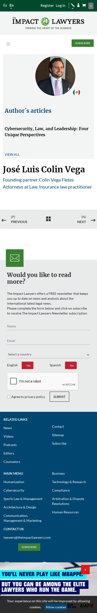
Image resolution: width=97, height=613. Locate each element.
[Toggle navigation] (8, 44)
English (12, 365)
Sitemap (58, 435)
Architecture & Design (20, 507)
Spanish (55, 365)
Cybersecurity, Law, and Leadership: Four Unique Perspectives (47, 131)
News (8, 428)
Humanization (14, 482)
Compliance (61, 490)
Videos (9, 436)
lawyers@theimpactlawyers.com (27, 537)
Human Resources (65, 512)
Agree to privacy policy (28, 397)
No (28, 365)
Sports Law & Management (23, 499)
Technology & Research (69, 482)
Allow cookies (56, 607)
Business (58, 473)
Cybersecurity (14, 490)
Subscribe (82, 43)
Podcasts (10, 445)
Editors (9, 453)
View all (12, 154)
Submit (59, 397)
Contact (58, 426)
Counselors (12, 462)
